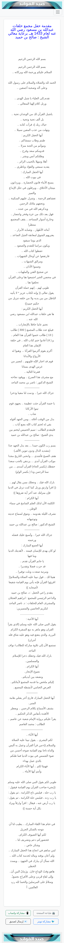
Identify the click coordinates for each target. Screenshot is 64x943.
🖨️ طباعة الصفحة (46, 913)
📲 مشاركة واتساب (18, 913)
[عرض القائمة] (57, 12)
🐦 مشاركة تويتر (46, 921)
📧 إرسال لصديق (18, 921)
